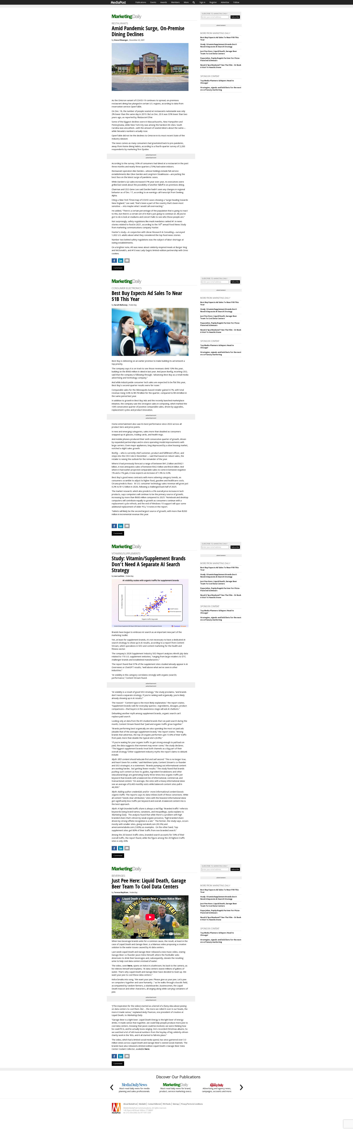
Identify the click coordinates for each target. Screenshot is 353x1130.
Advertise (225, 2)
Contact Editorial (154, 1104)
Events (153, 2)
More (186, 2)
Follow (236, 2)
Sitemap (176, 1104)
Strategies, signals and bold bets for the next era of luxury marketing (220, 88)
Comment (117, 268)
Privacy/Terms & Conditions (192, 1104)
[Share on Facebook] (114, 260)
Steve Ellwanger (121, 40)
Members (175, 2)
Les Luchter (119, 576)
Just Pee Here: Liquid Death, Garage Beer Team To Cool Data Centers (218, 52)
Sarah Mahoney (121, 305)
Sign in (202, 2)
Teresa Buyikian (121, 892)
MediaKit (142, 1104)
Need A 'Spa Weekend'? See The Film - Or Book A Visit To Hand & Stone (220, 66)
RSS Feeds (167, 1104)
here (130, 965)
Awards (163, 2)
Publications (140, 2)
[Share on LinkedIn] (120, 260)
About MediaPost (130, 1104)
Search (194, 2)
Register (213, 2)
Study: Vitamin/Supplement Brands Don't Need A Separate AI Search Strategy (218, 45)
